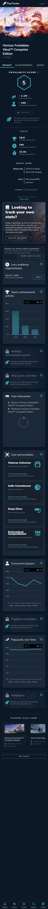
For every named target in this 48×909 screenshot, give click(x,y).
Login (41, 3)
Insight (4, 907)
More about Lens (31, 256)
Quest (14, 907)
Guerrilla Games (31, 190)
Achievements (24, 65)
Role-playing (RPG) (33, 179)
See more (24, 756)
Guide (43, 907)
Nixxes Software (32, 197)
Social (24, 907)
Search (33, 907)
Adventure (29, 182)
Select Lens (12, 275)
